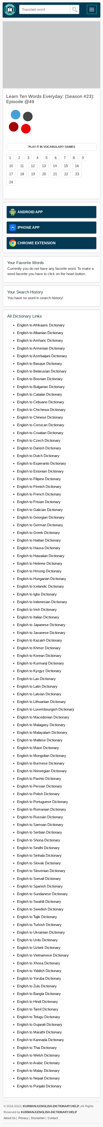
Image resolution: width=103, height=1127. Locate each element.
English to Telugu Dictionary (38, 1017)
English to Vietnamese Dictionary (43, 955)
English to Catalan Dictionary (39, 394)
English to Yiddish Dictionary (39, 971)
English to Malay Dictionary (38, 1071)
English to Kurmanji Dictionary (40, 663)
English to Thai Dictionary (37, 1048)
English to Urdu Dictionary (37, 940)
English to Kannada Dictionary (40, 1040)
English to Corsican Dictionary (40, 425)
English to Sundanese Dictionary (42, 894)
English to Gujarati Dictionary (39, 1024)
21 (55, 174)
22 (66, 174)
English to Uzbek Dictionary (38, 948)
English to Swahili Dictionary (39, 901)
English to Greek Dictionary (38, 533)
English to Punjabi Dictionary (39, 1086)
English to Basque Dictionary (39, 363)
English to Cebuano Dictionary (40, 402)
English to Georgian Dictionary (40, 517)
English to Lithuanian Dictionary (41, 702)
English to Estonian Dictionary (40, 471)
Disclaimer (38, 1118)
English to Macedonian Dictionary (43, 717)
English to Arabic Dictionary (38, 1063)
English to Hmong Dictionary (39, 571)
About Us (10, 1118)
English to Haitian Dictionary (39, 540)
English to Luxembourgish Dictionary (45, 709)
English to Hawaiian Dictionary (40, 556)
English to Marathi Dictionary (39, 1032)
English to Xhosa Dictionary (38, 963)
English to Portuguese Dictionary (42, 802)
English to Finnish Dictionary (39, 486)
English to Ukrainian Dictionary (41, 932)
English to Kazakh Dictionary (39, 640)
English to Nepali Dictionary (38, 1078)
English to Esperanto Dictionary (41, 463)
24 (11, 182)
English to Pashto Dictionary (39, 778)
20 (44, 174)
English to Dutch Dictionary (38, 456)
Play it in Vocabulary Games (52, 147)
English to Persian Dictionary (39, 786)
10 (11, 166)
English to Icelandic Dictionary (40, 586)
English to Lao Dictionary (36, 679)
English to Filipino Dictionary (39, 479)
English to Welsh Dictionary (38, 1055)
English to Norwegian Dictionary (42, 771)
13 (44, 166)
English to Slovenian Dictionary (41, 871)
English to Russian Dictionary (40, 817)
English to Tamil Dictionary (37, 1009)
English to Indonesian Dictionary (42, 602)
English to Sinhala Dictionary (39, 855)
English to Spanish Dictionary (40, 886)
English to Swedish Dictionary (40, 909)
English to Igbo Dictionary (37, 594)
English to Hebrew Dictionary (39, 563)
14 (55, 166)
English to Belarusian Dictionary (42, 371)
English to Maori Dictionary (38, 748)
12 (33, 166)
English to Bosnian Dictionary (40, 379)
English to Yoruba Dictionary (39, 978)
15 (66, 166)
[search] (74, 9)
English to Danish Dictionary (39, 448)
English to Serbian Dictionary (39, 832)
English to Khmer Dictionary (39, 648)
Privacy (23, 1118)
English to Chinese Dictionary (40, 417)
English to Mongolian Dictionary (41, 756)
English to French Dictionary (39, 494)
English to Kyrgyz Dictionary (39, 671)
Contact (53, 1118)
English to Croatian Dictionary (40, 433)
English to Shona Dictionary (38, 840)
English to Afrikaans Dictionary (41, 325)
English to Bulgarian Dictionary (41, 387)
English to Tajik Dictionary (37, 917)
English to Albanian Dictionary (40, 333)
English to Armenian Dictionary (41, 348)
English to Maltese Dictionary (40, 740)
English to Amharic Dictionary (40, 340)
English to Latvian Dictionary (39, 694)
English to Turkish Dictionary (39, 925)
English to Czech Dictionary (38, 440)
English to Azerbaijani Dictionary (42, 356)
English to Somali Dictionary (39, 879)
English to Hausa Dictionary (38, 548)
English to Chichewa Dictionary (41, 410)
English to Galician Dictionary (40, 510)
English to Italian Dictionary (38, 617)
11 (22, 166)
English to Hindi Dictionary (37, 1001)
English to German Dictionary (40, 525)
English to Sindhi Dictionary (38, 848)
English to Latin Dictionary (37, 686)
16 (77, 166)
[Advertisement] (52, 54)
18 (22, 174)
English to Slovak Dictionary (39, 863)
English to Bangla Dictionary (39, 994)
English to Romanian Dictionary (41, 809)
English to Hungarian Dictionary (41, 579)
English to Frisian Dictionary (39, 502)
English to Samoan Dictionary (40, 825)
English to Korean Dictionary (39, 656)
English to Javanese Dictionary (41, 633)
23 (77, 174)
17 (11, 174)
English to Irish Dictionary (37, 609)
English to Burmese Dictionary (40, 763)
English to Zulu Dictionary (37, 986)
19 (33, 174)
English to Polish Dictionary (38, 794)
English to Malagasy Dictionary (41, 725)
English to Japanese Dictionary (41, 625)
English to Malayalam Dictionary (42, 732)
